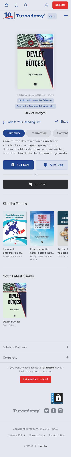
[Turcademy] (25, 412)
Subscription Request (35, 379)
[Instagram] (60, 411)
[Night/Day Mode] (16, 5)
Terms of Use (57, 435)
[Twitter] (46, 411)
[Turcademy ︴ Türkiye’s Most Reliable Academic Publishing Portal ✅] (24, 16)
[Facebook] (53, 411)
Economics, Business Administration (35, 106)
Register (60, 5)
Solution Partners (15, 347)
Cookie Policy (37, 435)
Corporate (10, 357)
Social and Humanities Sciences (35, 100)
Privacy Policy (16, 435)
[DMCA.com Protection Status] (57, 398)
